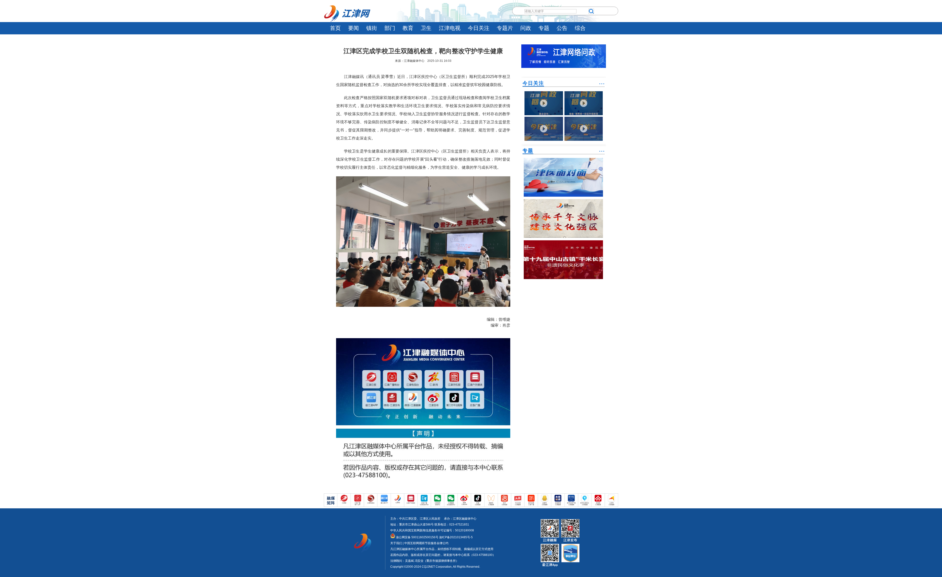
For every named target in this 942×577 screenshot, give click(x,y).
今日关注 (478, 28)
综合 (580, 28)
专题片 (505, 28)
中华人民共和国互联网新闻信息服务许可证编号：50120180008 (432, 530)
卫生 (426, 28)
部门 (389, 28)
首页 (335, 28)
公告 (562, 28)
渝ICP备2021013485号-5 (455, 537)
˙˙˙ (602, 85)
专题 (543, 28)
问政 (525, 28)
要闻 (353, 28)
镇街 (371, 28)
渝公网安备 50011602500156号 (416, 537)
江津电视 (449, 28)
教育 (408, 28)
